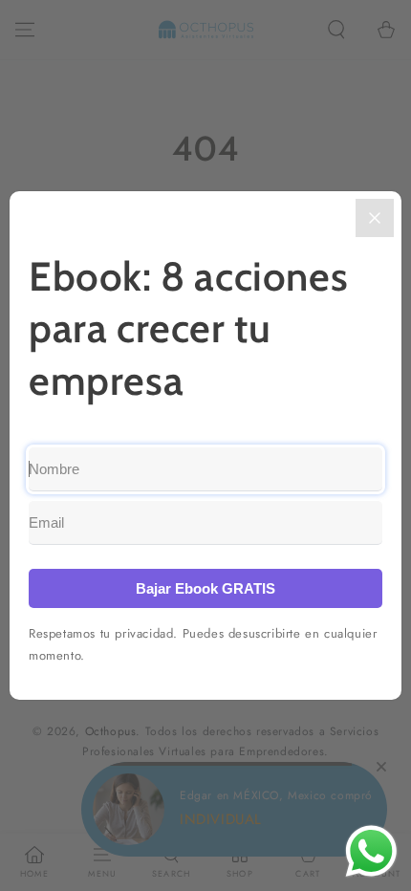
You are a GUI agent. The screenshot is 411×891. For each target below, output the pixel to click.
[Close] (375, 218)
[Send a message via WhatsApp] (371, 851)
